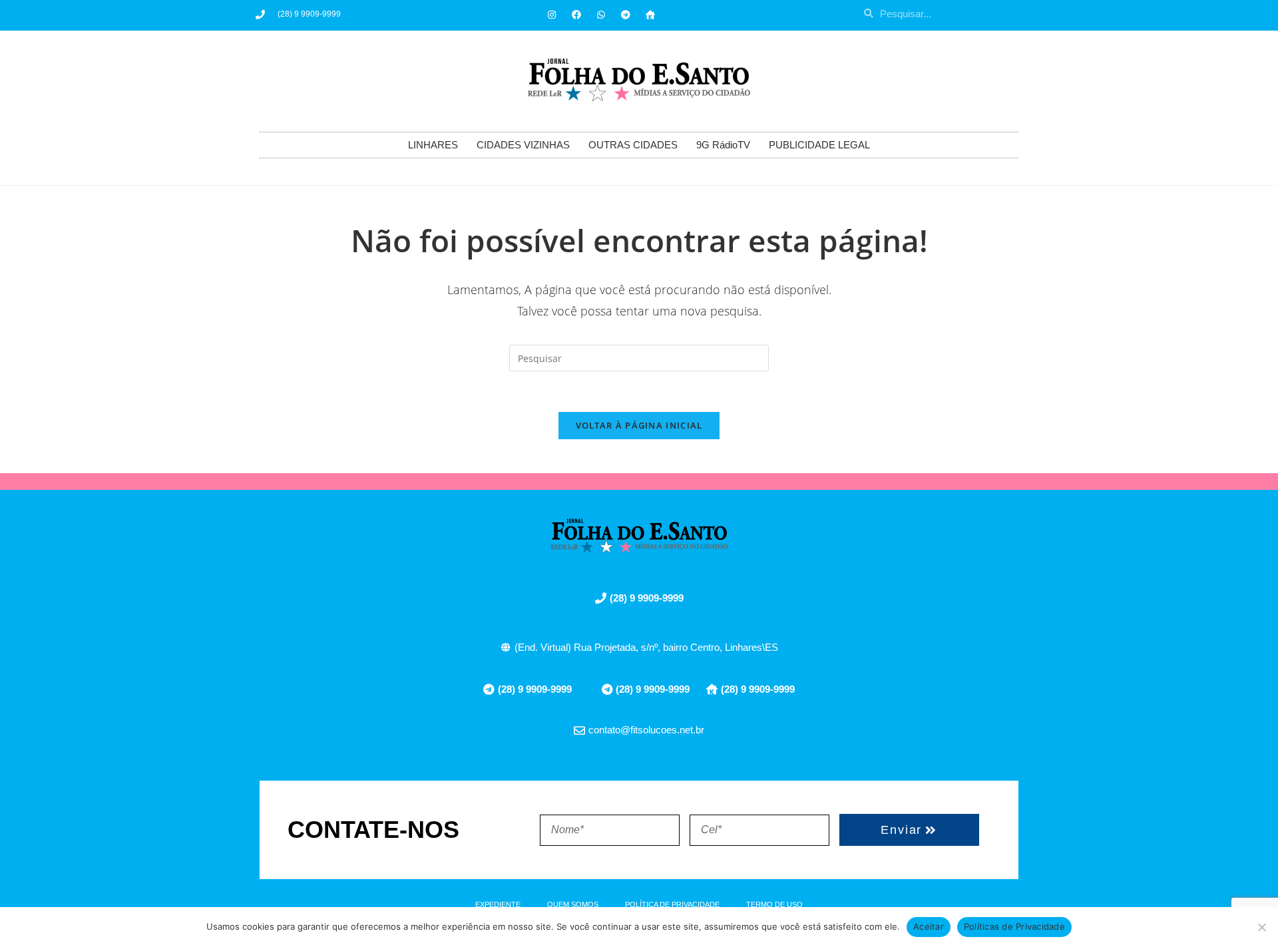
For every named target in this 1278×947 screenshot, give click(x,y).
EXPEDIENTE (498, 904)
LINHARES (433, 144)
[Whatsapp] (601, 14)
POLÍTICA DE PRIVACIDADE (672, 904)
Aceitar (928, 926)
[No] (1261, 927)
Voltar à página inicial (639, 425)
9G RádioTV (723, 144)
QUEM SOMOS (572, 904)
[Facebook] (576, 14)
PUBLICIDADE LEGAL (819, 144)
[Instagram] (551, 14)
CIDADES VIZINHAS (523, 144)
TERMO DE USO (774, 904)
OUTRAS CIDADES (633, 144)
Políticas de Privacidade (1014, 926)
